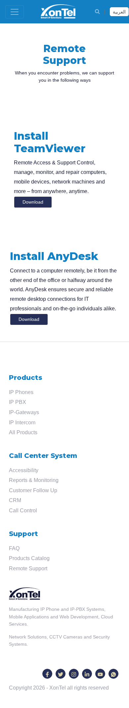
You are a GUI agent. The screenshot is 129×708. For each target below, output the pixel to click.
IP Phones (21, 392)
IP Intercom (22, 422)
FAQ (14, 548)
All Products (23, 432)
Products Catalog (29, 558)
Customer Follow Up (33, 490)
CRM (15, 500)
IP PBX (17, 402)
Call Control (23, 510)
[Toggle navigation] (14, 11)
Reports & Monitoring (34, 480)
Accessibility (23, 470)
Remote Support (28, 568)
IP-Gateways (24, 412)
